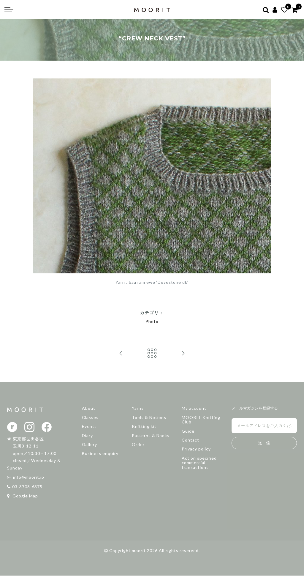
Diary (87, 435)
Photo (152, 321)
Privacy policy (196, 448)
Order (138, 444)
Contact (190, 439)
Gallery (89, 444)
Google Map (24, 495)
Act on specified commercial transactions (199, 463)
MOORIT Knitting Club (201, 419)
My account (194, 408)
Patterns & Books (151, 435)
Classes (90, 417)
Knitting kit (144, 426)
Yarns (138, 408)
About (88, 408)
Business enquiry (100, 453)
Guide (188, 431)
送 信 (264, 443)
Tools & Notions (149, 417)
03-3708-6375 (27, 486)
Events (89, 426)
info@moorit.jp (28, 477)
